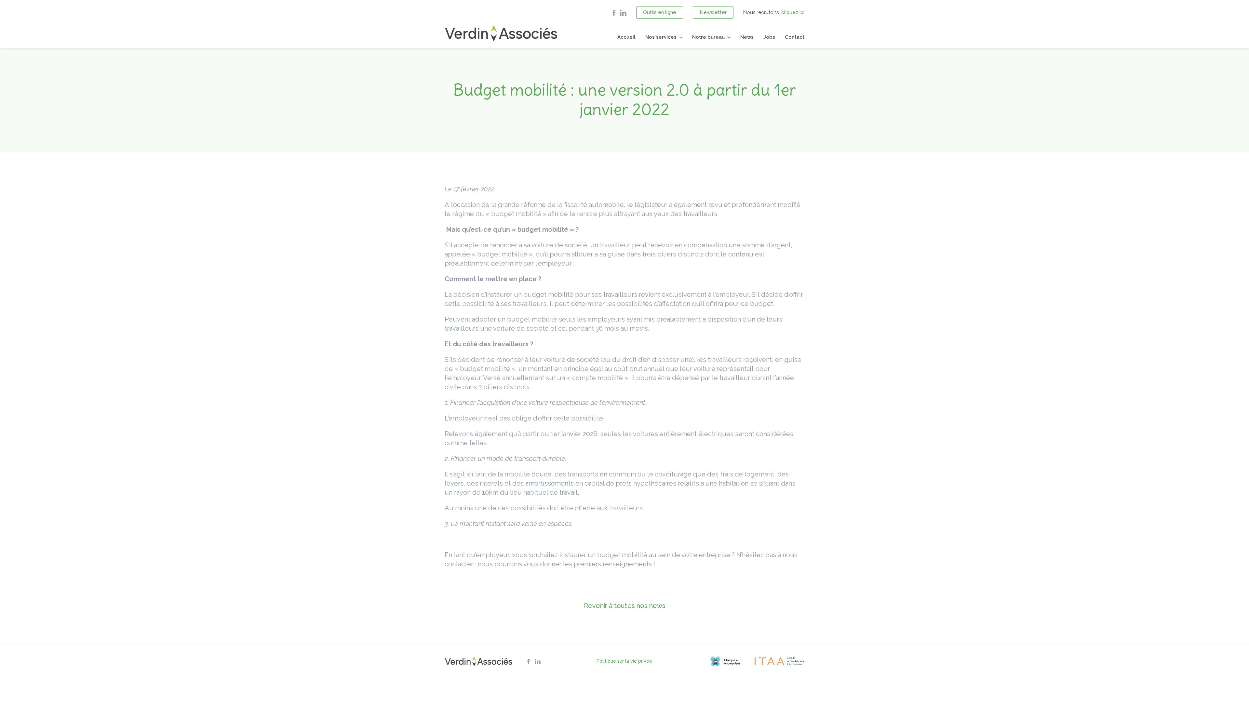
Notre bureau (708, 37)
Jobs (769, 37)
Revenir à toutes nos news (624, 606)
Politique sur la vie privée (624, 661)
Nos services (661, 37)
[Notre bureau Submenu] (728, 37)
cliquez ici (792, 12)
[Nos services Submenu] (679, 37)
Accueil (626, 37)
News (747, 37)
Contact (794, 37)
